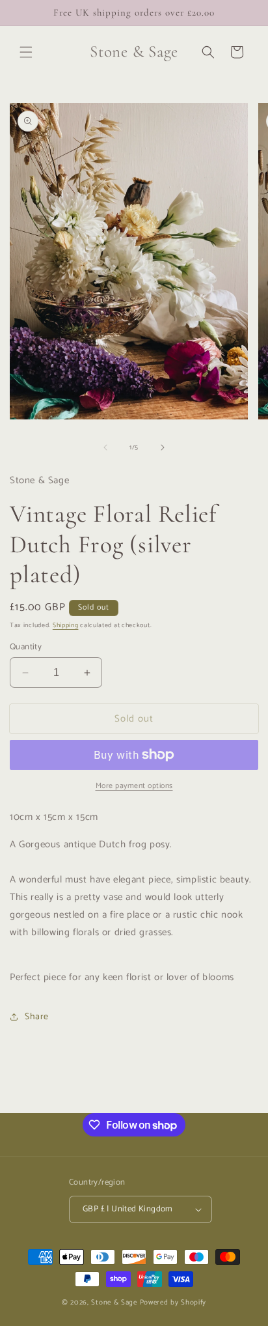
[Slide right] (162, 447)
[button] (26, 52)
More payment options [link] (134, 786)
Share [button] (37, 1016)
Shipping (66, 625)
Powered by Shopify (173, 1302)
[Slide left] (105, 447)
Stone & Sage (115, 1302)
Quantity (26, 647)
